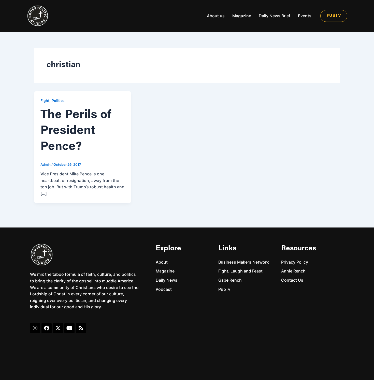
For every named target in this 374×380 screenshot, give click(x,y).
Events (304, 15)
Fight (44, 100)
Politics (58, 100)
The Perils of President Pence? (75, 131)
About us (216, 15)
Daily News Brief (274, 15)
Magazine (241, 15)
